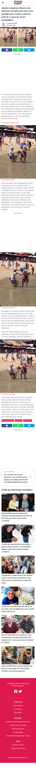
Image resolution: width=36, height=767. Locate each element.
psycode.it (18, 713)
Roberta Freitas (12, 23)
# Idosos (18, 420)
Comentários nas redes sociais (18, 736)
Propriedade (18, 732)
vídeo (8, 185)
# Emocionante (8, 420)
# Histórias (28, 420)
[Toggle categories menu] (3, 2)
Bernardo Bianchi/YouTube (11, 122)
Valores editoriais (18, 729)
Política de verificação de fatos (18, 722)
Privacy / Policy (18, 745)
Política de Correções (18, 725)
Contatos (18, 709)
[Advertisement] (18, 73)
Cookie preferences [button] (18, 748)
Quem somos (18, 706)
